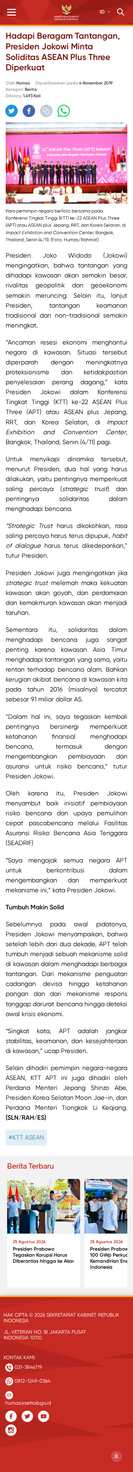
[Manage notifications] (116, 1456)
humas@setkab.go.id (28, 1401)
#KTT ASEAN (26, 1137)
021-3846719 (27, 1367)
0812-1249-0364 (31, 1381)
